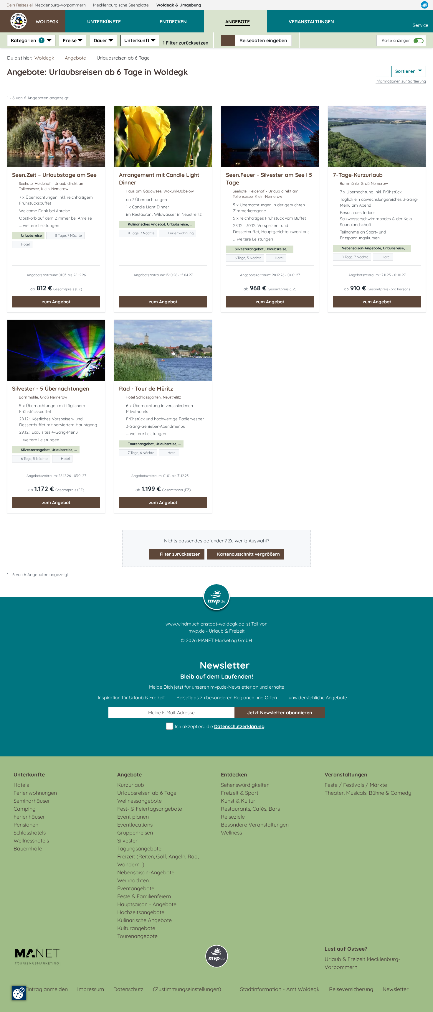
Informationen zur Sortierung (401, 81)
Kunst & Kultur (238, 800)
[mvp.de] (424, 5)
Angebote (75, 58)
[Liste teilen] (382, 71)
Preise (70, 40)
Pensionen (26, 824)
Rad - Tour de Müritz (146, 388)
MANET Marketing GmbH (225, 640)
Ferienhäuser (29, 816)
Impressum (90, 989)
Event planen (133, 816)
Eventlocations (135, 824)
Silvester (127, 840)
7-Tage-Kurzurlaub (358, 174)
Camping (25, 808)
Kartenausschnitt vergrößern (248, 554)
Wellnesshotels (31, 840)
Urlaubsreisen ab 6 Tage (146, 792)
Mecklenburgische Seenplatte (121, 5)
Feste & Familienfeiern (144, 896)
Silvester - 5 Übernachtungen (50, 388)
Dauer (100, 40)
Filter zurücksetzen (180, 554)
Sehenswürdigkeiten (245, 784)
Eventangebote (135, 888)
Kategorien (26, 40)
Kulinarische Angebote (144, 920)
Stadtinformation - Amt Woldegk (280, 989)
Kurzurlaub (130, 784)
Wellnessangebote (139, 800)
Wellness (231, 832)
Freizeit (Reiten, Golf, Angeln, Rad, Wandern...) (158, 860)
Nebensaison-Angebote (145, 872)
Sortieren (406, 71)
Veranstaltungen (346, 774)
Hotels (21, 784)
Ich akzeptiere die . (219, 726)
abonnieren (279, 712)
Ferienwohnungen (35, 792)
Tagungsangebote (139, 848)
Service (420, 25)
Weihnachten (133, 880)
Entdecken (234, 774)
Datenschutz (128, 989)
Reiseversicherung (351, 989)
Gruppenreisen (135, 832)
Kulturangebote (136, 928)
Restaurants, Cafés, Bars (250, 808)
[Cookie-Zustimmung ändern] (19, 993)
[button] (50, 18)
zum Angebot (56, 302)
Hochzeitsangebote (140, 912)
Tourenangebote (137, 936)
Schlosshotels (30, 832)
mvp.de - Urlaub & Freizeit (216, 631)
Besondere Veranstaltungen (255, 824)
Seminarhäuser (32, 800)
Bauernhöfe (28, 848)
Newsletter (396, 989)
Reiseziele (233, 816)
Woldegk (178, 5)
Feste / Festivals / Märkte (356, 784)
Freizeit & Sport (239, 792)
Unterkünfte (29, 774)
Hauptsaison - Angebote (146, 904)
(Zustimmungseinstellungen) (187, 989)
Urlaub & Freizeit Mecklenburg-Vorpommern (362, 963)
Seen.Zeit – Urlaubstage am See (54, 174)
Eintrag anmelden (46, 989)
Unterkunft (137, 40)
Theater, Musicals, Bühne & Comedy (368, 792)
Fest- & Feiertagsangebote (149, 808)
